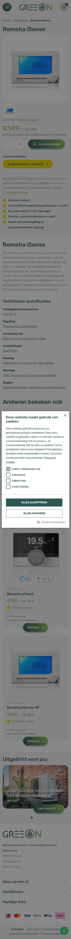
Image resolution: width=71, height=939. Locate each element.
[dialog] (35, 469)
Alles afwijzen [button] (34, 513)
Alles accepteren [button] (34, 502)
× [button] (65, 415)
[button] (35, 522)
